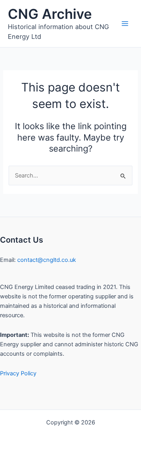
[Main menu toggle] (125, 23)
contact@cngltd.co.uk (46, 259)
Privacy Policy (18, 373)
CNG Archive (50, 13)
